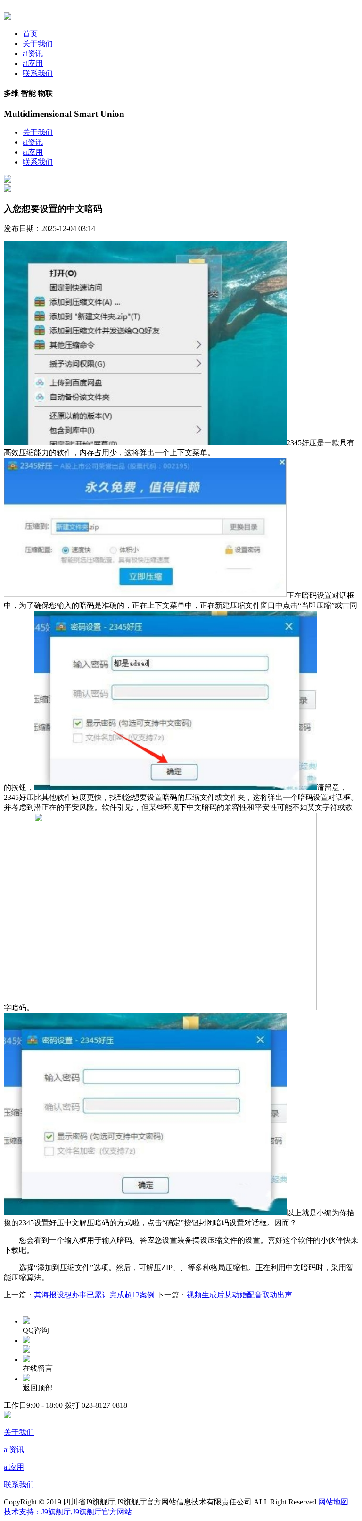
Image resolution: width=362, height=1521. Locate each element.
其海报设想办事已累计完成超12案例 (94, 1295)
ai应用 (33, 63)
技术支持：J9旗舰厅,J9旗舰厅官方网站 (72, 1512)
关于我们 (38, 44)
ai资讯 (33, 54)
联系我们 (38, 73)
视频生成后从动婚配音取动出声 (239, 1295)
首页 (30, 34)
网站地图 (333, 1502)
